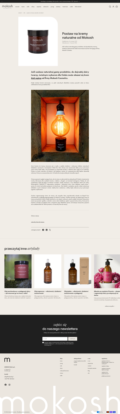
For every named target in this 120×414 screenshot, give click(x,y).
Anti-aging (36, 78)
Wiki (24, 13)
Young (52, 6)
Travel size (65, 6)
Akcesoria (45, 6)
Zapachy (39, 6)
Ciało (28, 6)
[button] (110, 7)
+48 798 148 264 (9, 379)
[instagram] (9, 385)
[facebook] (5, 385)
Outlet (71, 6)
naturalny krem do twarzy (46, 197)
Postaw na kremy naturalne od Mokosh (35, 13)
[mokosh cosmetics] (7, 7)
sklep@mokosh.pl (8, 377)
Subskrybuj (72, 339)
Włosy (32, 6)
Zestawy (58, 6)
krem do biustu (43, 182)
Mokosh (20, 13)
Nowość (17, 6)
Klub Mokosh (78, 6)
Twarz (23, 6)
